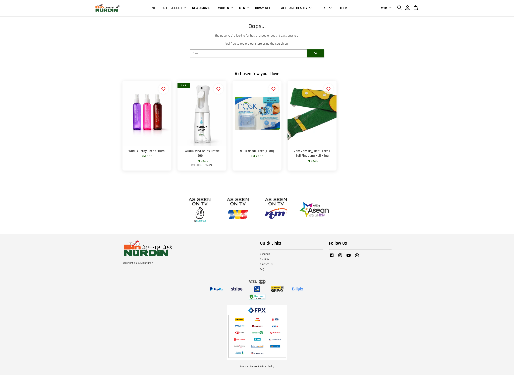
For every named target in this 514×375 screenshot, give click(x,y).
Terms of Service (249, 366)
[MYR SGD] (385, 8)
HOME (152, 8)
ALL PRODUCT (172, 8)
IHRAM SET (262, 8)
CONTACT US (266, 264)
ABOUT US (265, 254)
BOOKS (322, 8)
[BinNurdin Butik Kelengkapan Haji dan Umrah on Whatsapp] (357, 257)
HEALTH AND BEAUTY (292, 8)
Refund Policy (266, 366)
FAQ (262, 269)
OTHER (342, 8)
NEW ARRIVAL (201, 8)
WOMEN (223, 8)
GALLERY (264, 259)
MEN (242, 8)
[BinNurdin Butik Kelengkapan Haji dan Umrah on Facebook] (332, 257)
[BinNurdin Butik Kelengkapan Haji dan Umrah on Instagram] (340, 257)
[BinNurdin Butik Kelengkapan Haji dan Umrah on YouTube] (348, 257)
